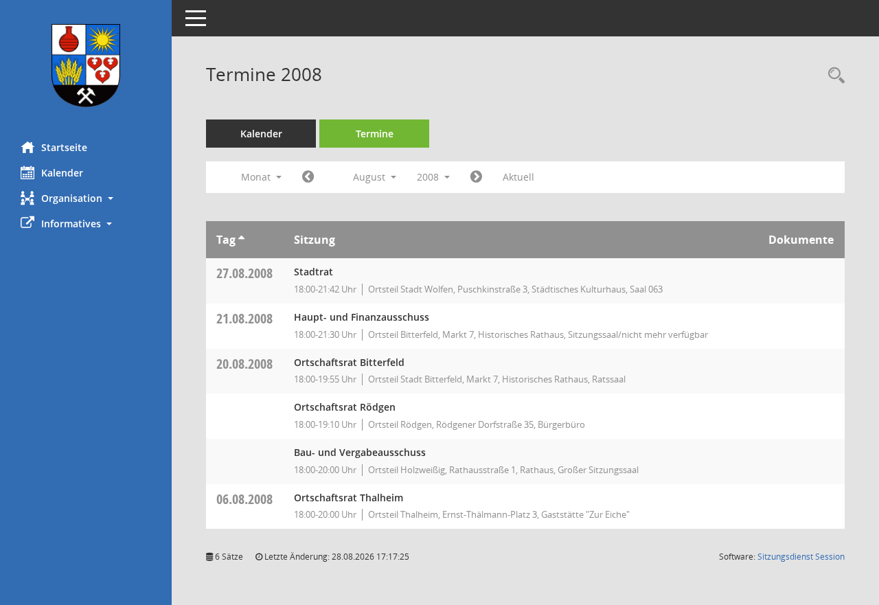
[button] (86, 198)
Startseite (64, 147)
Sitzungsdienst (801, 556)
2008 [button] (429, 176)
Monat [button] (257, 176)
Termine (374, 133)
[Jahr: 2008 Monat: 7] (308, 177)
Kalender (62, 172)
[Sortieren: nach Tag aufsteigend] (241, 239)
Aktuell (518, 176)
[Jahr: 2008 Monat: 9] (476, 177)
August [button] (370, 176)
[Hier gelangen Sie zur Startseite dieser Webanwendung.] (86, 65)
